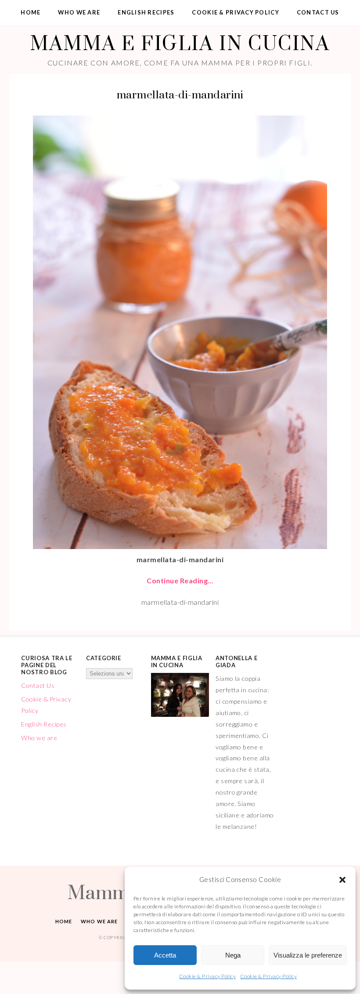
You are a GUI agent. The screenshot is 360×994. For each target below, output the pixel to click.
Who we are (79, 12)
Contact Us (318, 12)
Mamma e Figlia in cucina (180, 43)
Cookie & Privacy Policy (207, 976)
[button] (342, 879)
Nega (233, 955)
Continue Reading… (180, 580)
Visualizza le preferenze (308, 955)
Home (30, 12)
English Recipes (146, 12)
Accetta (165, 955)
